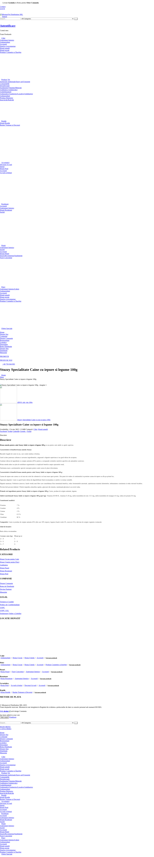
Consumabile (4, 84)
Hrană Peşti (4, 169)
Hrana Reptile (5, 692)
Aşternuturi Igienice (7, 40)
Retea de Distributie (7, 586)
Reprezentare (4, 340)
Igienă (2, 167)
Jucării (2, 212)
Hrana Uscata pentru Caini (9, 559)
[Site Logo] (11, 14)
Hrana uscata (4, 297)
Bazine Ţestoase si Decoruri (10, 125)
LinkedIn (16, 431)
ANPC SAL (4, 611)
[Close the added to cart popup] (151, 2)
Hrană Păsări (4, 254)
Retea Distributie (6, 346)
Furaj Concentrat (18, 672)
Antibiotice (4, 565)
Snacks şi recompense (8, 299)
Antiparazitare (5, 42)
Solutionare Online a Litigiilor (10, 613)
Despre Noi (4, 334)
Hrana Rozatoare (6, 571)
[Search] (76, 19)
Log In (2, 9)
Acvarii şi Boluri (6, 173)
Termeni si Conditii (7, 602)
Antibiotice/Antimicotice (8, 90)
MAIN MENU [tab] (5, 727)
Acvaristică (5, 163)
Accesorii (3, 44)
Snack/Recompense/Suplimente (11, 256)
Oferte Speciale (6, 328)
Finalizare (12, 717)
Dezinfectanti (4, 86)
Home (2, 332)
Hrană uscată (4, 50)
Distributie (3, 351)
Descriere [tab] (3, 435)
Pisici (3, 287)
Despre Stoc (4, 348)
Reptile (3, 121)
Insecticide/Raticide (7, 100)
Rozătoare (5, 204)
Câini (3, 38)
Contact (3, 7)
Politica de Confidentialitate (10, 605)
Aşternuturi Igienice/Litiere (9, 289)
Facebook (3, 431)
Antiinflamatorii (5, 92)
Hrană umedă (5, 48)
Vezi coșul (4, 717)
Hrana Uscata (17, 658)
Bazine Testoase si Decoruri (22, 692)
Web (4, 711)
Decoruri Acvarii (6, 165)
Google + (23, 431)
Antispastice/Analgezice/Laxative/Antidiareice (16, 94)
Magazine (3, 353)
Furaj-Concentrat (6, 258)
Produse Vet (5, 80)
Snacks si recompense (8, 46)
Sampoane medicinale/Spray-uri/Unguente (15, 82)
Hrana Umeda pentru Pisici (9, 562)
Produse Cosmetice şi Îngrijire (10, 52)
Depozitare (4, 344)
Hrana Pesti (4, 574)
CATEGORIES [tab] (5, 729)
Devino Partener (6, 589)
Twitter (10, 431)
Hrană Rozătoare (6, 210)
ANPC (2, 608)
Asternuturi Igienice (33, 672)
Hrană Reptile (5, 123)
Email (29, 431)
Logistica (3, 342)
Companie (3, 336)
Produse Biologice (6, 98)
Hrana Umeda (29, 658)
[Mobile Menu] (0, 12)
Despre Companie (6, 338)
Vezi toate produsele (51, 658)
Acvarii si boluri (16, 685)
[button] (3, 16)
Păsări (3, 245)
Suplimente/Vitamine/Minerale (11, 88)
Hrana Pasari (4, 568)
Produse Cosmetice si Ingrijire (56, 665)
